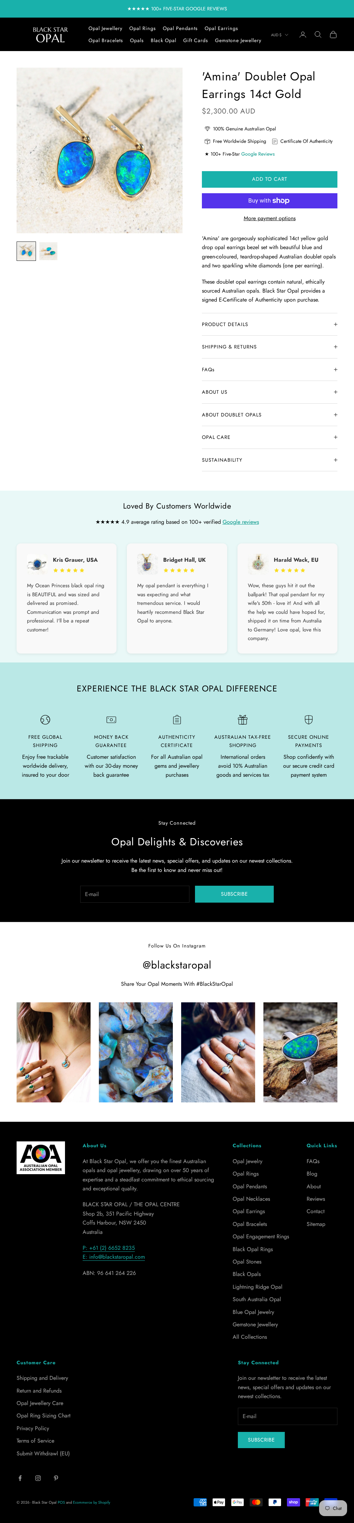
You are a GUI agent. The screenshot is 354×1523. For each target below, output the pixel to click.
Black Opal (163, 40)
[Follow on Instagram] (38, 1478)
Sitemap (316, 1224)
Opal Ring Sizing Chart (44, 1415)
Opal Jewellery (105, 28)
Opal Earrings (221, 28)
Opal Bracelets (105, 40)
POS (61, 1502)
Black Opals (247, 1274)
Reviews (316, 1199)
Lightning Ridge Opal (257, 1287)
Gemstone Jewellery (238, 40)
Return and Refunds (39, 1391)
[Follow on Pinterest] (56, 1478)
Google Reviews (258, 153)
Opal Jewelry (247, 1161)
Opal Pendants (180, 28)
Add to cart (269, 179)
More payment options (270, 218)
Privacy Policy (33, 1428)
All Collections (250, 1337)
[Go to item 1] (26, 251)
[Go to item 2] (48, 251)
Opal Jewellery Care (40, 1403)
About (314, 1186)
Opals (137, 40)
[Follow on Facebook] (20, 1478)
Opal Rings (142, 28)
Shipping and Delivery (42, 1378)
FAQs (313, 1161)
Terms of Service (35, 1441)
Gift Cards (195, 40)
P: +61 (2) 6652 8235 (109, 1248)
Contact (316, 1211)
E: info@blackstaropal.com (114, 1257)
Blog (312, 1174)
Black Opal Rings (253, 1249)
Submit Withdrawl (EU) (43, 1453)
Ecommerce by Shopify (91, 1502)
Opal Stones (247, 1262)
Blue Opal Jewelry (253, 1312)
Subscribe (234, 894)
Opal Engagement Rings (261, 1236)
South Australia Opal (257, 1299)
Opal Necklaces (251, 1199)
